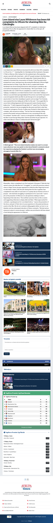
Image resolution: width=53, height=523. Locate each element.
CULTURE (28, 9)
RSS (10, 516)
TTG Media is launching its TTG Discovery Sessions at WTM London (44, 13)
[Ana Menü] (3, 3)
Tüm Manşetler (32, 507)
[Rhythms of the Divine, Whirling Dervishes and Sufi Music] (15, 324)
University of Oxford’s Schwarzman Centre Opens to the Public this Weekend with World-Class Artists (14, 314)
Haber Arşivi (31, 510)
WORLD (10, 9)
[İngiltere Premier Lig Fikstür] (48, 432)
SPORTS (16, 9)
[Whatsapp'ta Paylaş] (9, 66)
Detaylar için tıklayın (26, 427)
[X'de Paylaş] (6, 66)
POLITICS (3, 9)
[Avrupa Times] (26, 4)
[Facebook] (25, 479)
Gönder (7, 353)
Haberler (5, 17)
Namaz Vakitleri (7, 503)
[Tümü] (48, 369)
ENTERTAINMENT (13, 17)
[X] (28, 479)
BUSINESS (22, 9)
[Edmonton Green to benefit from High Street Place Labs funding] (38, 305)
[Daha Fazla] (12, 66)
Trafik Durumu (32, 503)
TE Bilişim (14, 270)
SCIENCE (35, 9)
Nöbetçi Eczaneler (8, 500)
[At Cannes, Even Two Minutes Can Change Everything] (38, 288)
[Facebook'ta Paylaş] (4, 66)
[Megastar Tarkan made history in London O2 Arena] (38, 324)
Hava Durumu (32, 500)
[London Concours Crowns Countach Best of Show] (15, 288)
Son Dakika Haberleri (8, 510)
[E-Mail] (13, 274)
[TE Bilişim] (7, 271)
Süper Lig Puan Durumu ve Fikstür (11, 507)
